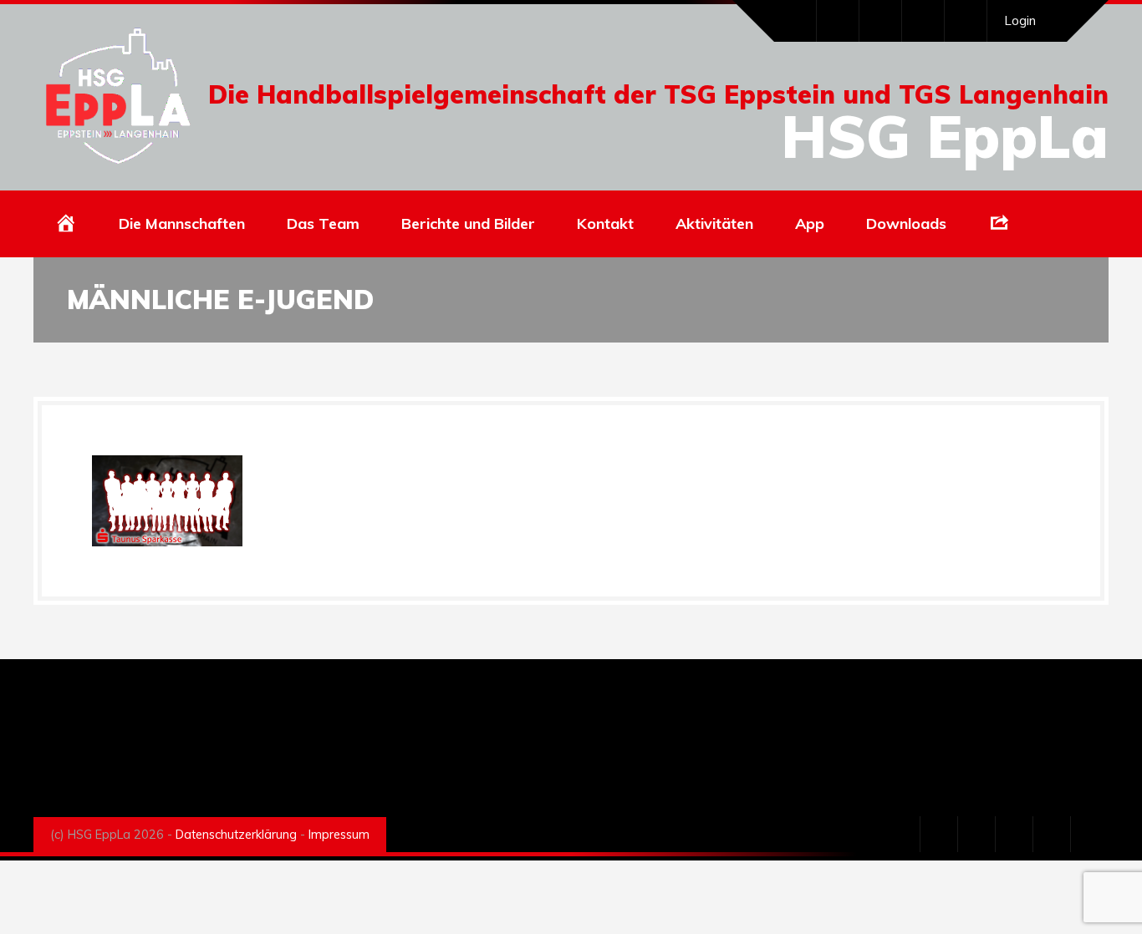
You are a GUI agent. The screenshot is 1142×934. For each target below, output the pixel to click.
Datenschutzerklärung (236, 834)
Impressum (339, 834)
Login (1020, 20)
